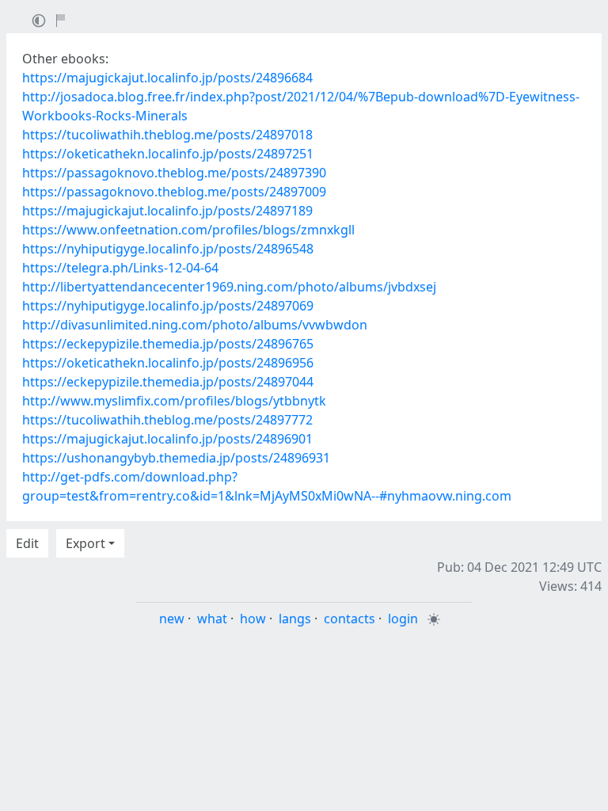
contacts (349, 618)
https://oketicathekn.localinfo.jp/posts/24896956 (168, 362)
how (253, 618)
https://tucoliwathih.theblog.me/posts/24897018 (167, 134)
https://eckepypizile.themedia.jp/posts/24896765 (168, 343)
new (171, 618)
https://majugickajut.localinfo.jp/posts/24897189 (167, 210)
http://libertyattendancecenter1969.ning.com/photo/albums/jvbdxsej (229, 286)
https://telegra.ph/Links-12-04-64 (120, 267)
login (403, 618)
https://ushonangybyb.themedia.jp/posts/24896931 (176, 457)
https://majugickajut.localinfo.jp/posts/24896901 (167, 438)
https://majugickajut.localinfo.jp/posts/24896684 (167, 77)
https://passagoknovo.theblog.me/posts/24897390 (174, 172)
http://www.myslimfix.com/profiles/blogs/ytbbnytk (174, 400)
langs (295, 618)
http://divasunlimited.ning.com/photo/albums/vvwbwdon (194, 324)
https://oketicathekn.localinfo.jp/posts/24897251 (168, 153)
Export (85, 543)
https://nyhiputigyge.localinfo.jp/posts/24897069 (168, 305)
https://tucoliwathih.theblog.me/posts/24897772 (167, 419)
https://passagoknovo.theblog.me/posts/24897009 (174, 191)
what (212, 618)
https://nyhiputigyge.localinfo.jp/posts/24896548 (168, 248)
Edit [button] (27, 543)
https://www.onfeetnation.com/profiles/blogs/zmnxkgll (188, 229)
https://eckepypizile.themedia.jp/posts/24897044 (168, 381)
